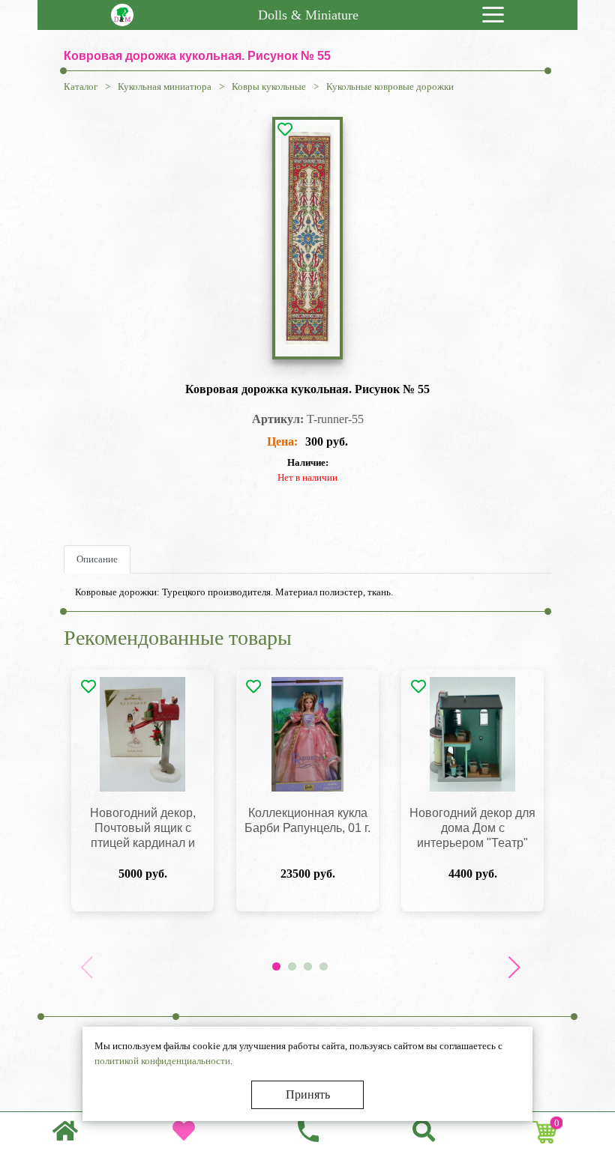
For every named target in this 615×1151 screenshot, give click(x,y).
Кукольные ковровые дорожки (390, 86)
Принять (308, 1094)
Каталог (81, 86)
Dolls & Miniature (308, 14)
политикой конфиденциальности (162, 1060)
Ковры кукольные (269, 86)
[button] (513, 967)
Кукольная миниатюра (165, 86)
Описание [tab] (97, 559)
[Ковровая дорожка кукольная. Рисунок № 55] (307, 238)
